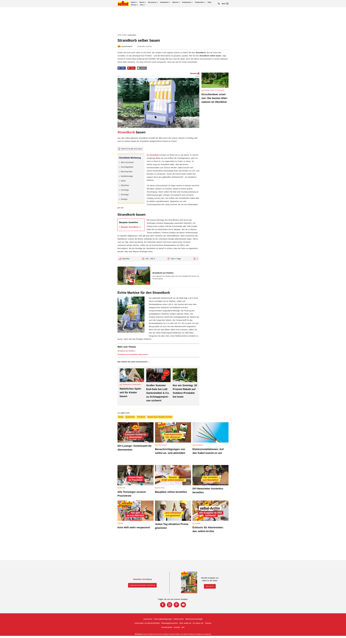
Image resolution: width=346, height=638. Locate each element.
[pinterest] (176, 604)
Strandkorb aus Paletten (126, 351)
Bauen (142, 2)
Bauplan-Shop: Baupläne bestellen (160, 417)
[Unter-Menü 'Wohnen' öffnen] (179, 2)
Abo (141, 5)
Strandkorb (126, 132)
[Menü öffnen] (227, 4)
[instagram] (169, 604)
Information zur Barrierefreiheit (147, 623)
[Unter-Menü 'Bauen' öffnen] (145, 2)
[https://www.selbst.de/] (123, 3)
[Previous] (120, 102)
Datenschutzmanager (194, 619)
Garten (133, 2)
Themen (208, 623)
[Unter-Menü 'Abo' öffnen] (144, 4)
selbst (119, 35)
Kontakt (177, 627)
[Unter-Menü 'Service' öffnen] (137, 4)
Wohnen (175, 2)
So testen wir (198, 623)
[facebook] (162, 604)
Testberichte (199, 2)
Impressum (148, 619)
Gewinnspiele (166, 627)
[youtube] (183, 604)
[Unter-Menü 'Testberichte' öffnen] (204, 2)
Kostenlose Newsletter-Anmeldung (142, 585)
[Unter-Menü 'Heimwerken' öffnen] (192, 2)
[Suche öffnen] (219, 4)
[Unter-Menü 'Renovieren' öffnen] (157, 2)
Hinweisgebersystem (169, 623)
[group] (158, 109)
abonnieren (210, 586)
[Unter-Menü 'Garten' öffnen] (136, 2)
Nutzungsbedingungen (163, 619)
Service (133, 5)
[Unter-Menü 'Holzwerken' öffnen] (169, 2)
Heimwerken (186, 2)
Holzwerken (164, 2)
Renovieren (152, 2)
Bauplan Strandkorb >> (131, 227)
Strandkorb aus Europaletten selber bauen (132, 354)
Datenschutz (179, 619)
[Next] (196, 102)
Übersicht (193, 73)
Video (210, 2)
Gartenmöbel (132, 35)
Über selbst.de (185, 623)
